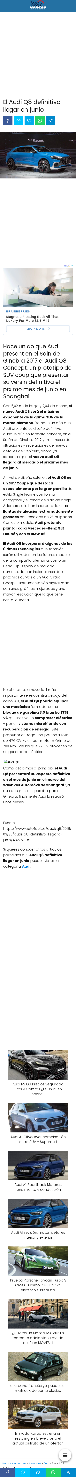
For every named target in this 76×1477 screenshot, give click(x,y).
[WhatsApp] (40, 120)
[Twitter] (29, 120)
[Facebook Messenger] (18, 120)
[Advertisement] (38, 56)
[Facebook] (7, 120)
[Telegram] (50, 120)
